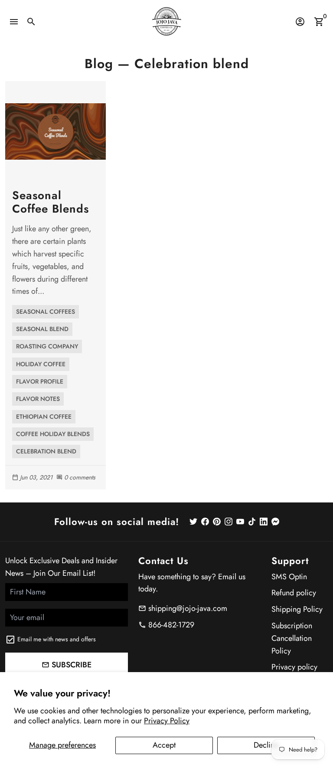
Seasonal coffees (45, 311)
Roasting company (47, 346)
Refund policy (293, 592)
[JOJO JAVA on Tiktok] (252, 521)
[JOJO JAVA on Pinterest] (217, 521)
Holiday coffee (40, 364)
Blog (99, 63)
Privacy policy (294, 667)
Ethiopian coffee (44, 416)
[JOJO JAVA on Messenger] (275, 521)
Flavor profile (39, 381)
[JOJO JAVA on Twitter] (193, 521)
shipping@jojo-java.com (182, 608)
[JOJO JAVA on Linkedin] (264, 521)
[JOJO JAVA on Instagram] (228, 521)
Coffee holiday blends (53, 434)
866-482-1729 (166, 624)
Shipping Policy (297, 609)
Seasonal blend (42, 329)
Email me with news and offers (56, 639)
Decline (266, 745)
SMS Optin (289, 576)
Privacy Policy (166, 720)
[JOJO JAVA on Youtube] (240, 521)
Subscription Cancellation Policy (291, 638)
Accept (164, 745)
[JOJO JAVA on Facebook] (205, 521)
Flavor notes (38, 398)
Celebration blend (46, 451)
